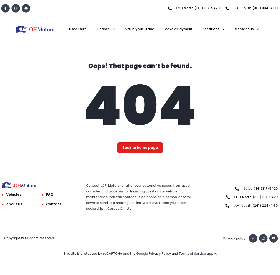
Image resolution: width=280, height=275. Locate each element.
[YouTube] (26, 8)
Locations (211, 29)
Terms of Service (193, 253)
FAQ (49, 194)
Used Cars (78, 29)
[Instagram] (15, 8)
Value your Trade (139, 29)
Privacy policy (234, 238)
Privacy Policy (160, 253)
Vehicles (14, 194)
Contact (53, 204)
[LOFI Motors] (35, 29)
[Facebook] (5, 8)
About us (14, 204)
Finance (103, 29)
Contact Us (244, 29)
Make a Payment (178, 29)
